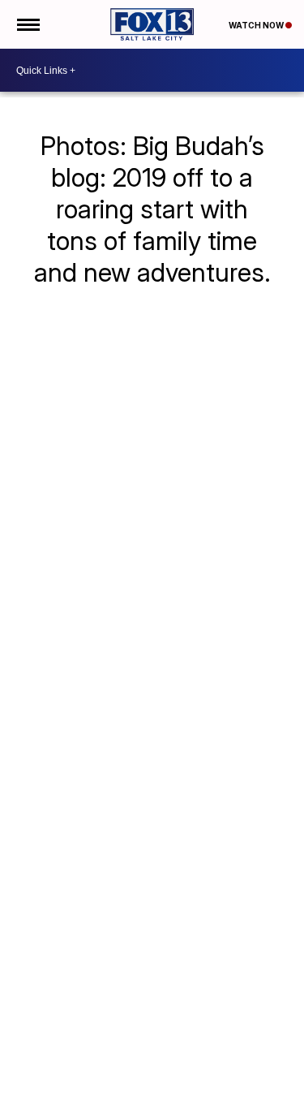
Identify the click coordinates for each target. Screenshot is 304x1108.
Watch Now (257, 25)
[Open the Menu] (27, 24)
